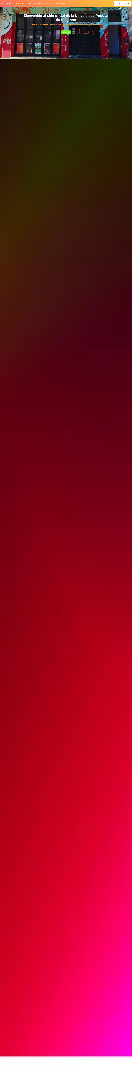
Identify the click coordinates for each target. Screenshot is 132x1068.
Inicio (30, 3)
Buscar (127, 3)
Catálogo (42, 3)
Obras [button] (48, 3)
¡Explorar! (66, 32)
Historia (55, 3)
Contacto (62, 3)
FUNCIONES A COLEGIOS (21, 3)
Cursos (35, 3)
